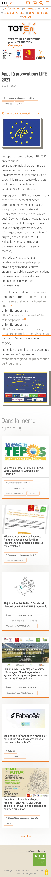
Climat (19, 103)
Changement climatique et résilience (20, 98)
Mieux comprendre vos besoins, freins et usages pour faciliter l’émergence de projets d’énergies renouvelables (23, 541)
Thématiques (30, 8)
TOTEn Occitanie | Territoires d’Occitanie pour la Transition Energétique (24, 47)
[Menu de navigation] (47, 3)
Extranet (26, 17)
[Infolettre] (35, 3)
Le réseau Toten (12, 8)
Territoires (8, 103)
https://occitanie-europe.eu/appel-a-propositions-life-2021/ (25, 301)
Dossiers (45, 8)
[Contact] (28, 3)
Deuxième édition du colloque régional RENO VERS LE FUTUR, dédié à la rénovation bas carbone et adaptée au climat (25, 804)
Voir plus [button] (25, 836)
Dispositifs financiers (39, 12)
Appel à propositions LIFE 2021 (24, 77)
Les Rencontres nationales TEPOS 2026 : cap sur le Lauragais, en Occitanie (24, 470)
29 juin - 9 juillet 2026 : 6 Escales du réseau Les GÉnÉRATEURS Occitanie (25, 605)
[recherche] (41, 3)
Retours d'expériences (14, 12)
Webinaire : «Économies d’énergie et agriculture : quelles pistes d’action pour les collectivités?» (25, 739)
